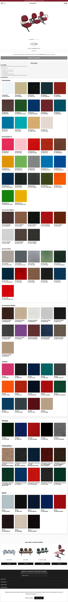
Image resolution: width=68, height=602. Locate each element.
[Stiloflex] (33, 3)
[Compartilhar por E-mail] (38, 39)
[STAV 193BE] (9, 554)
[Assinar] (46, 575)
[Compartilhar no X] (37, 39)
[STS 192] (59, 554)
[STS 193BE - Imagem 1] (34, 21)
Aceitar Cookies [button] (39, 597)
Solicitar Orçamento (34, 58)
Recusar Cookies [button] (29, 597)
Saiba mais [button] (39, 594)
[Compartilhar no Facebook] (34, 39)
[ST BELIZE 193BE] (42, 554)
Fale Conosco (52, 54)
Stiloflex (34, 42)
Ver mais (9, 563)
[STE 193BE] (26, 554)
